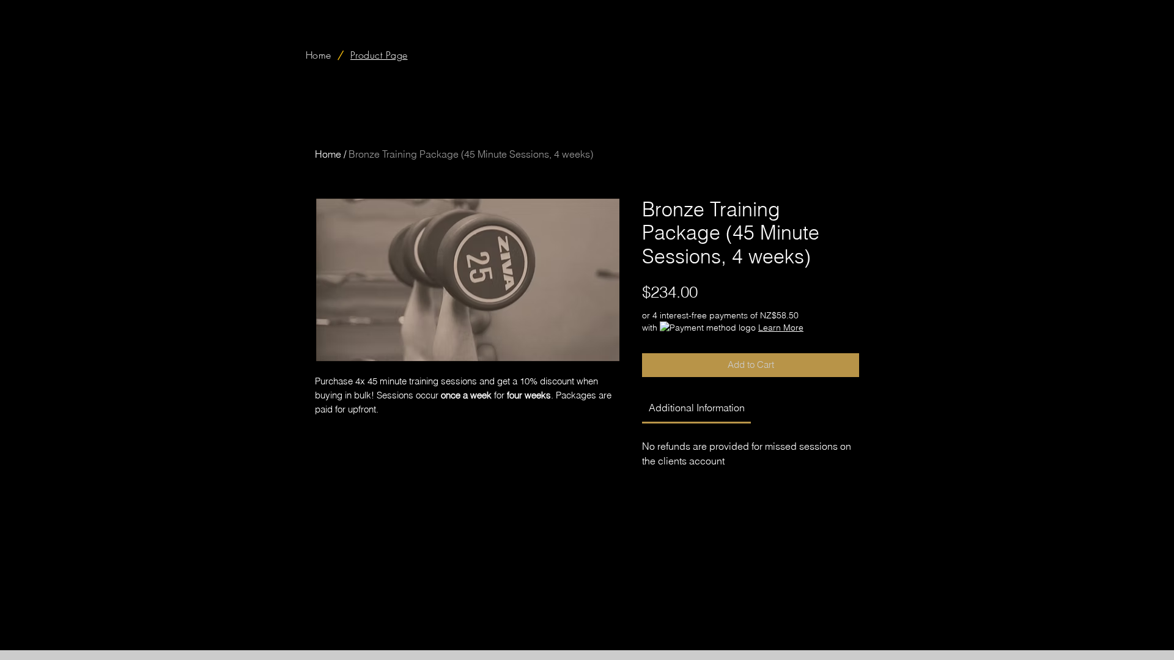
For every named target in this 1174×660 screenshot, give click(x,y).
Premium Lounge (762, 633)
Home (328, 154)
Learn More (780, 327)
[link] (697, 408)
